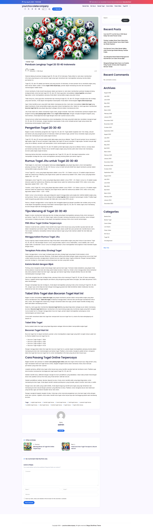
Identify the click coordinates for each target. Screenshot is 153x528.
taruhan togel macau (56, 405)
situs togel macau (44, 405)
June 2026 (107, 99)
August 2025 (107, 134)
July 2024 (106, 179)
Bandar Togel (107, 220)
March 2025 (107, 151)
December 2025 (108, 120)
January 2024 (107, 200)
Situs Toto (106, 248)
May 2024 (107, 186)
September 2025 (108, 131)
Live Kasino (107, 227)
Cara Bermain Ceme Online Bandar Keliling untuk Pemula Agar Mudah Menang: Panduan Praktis (116, 50)
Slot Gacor (107, 233)
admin (32, 69)
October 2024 (108, 169)
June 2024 (107, 183)
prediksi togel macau (31, 405)
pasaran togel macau (85, 402)
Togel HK (106, 237)
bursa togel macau (61, 402)
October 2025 (108, 127)
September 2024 (108, 172)
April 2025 (107, 148)
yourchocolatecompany (35, 6)
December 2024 (108, 162)
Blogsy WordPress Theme (93, 525)
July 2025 (106, 138)
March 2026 (107, 110)
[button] (44, 9)
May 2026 (107, 103)
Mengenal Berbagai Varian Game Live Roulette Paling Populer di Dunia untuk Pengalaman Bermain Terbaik (116, 64)
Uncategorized (108, 240)
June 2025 (107, 141)
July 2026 (106, 96)
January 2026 (107, 117)
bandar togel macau (49, 402)
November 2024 (108, 165)
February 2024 (108, 196)
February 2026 (108, 113)
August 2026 (107, 93)
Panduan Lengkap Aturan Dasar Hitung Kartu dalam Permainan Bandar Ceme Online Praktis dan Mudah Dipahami (116, 42)
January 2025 (107, 158)
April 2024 (107, 189)
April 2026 (107, 106)
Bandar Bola (107, 216)
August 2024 (107, 176)
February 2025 (108, 155)
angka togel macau (36, 402)
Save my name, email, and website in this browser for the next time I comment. (46, 498)
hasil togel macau (73, 402)
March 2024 (107, 193)
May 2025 (107, 144)
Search (105, 18)
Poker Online (107, 230)
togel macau (67, 405)
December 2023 (108, 203)
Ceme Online (107, 223)
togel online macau (78, 405)
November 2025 (108, 124)
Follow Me (61, 430)
